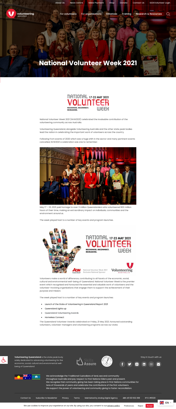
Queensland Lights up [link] (55, 308)
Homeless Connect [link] (54, 317)
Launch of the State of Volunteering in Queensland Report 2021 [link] (76, 304)
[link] (4, 360)
